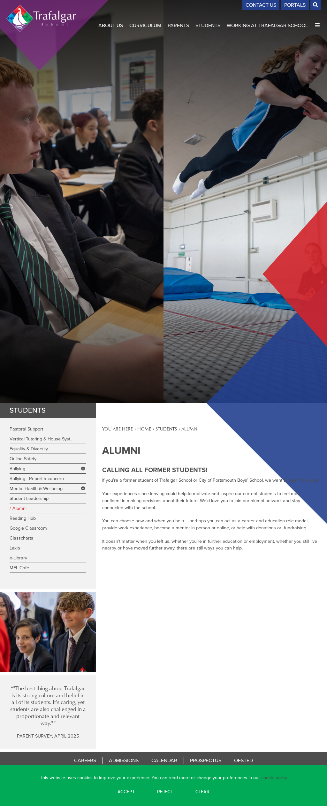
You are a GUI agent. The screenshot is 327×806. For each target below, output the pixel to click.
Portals (295, 5)
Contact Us (261, 5)
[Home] (41, 18)
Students (28, 410)
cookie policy (274, 777)
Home (144, 429)
